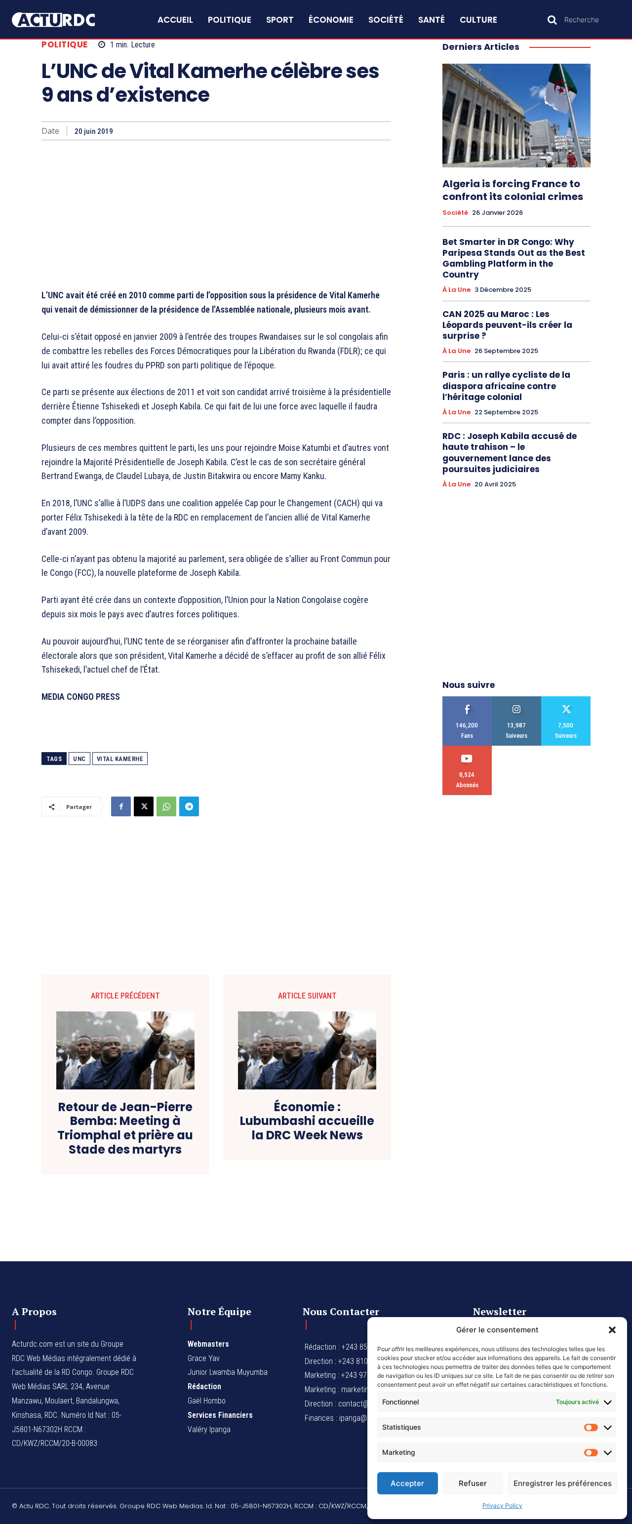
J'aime (467, 700)
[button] (612, 1330)
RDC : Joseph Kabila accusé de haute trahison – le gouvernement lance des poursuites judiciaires (509, 452)
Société (455, 213)
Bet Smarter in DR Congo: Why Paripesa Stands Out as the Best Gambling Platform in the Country (513, 258)
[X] (144, 806)
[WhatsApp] (166, 806)
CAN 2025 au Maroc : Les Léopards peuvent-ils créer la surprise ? (507, 325)
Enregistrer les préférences (563, 1483)
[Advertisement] (216, 214)
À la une (456, 290)
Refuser (473, 1483)
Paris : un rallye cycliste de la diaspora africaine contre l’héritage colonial (506, 385)
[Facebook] (121, 806)
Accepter (407, 1483)
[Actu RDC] (63, 20)
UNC (79, 758)
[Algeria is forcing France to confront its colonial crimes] (516, 115)
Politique (64, 44)
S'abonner (467, 749)
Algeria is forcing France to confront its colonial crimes (512, 190)
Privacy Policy (502, 1505)
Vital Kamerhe (120, 758)
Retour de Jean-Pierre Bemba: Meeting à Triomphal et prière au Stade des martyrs (125, 1128)
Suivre (517, 700)
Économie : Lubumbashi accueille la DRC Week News (307, 1121)
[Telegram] (189, 806)
